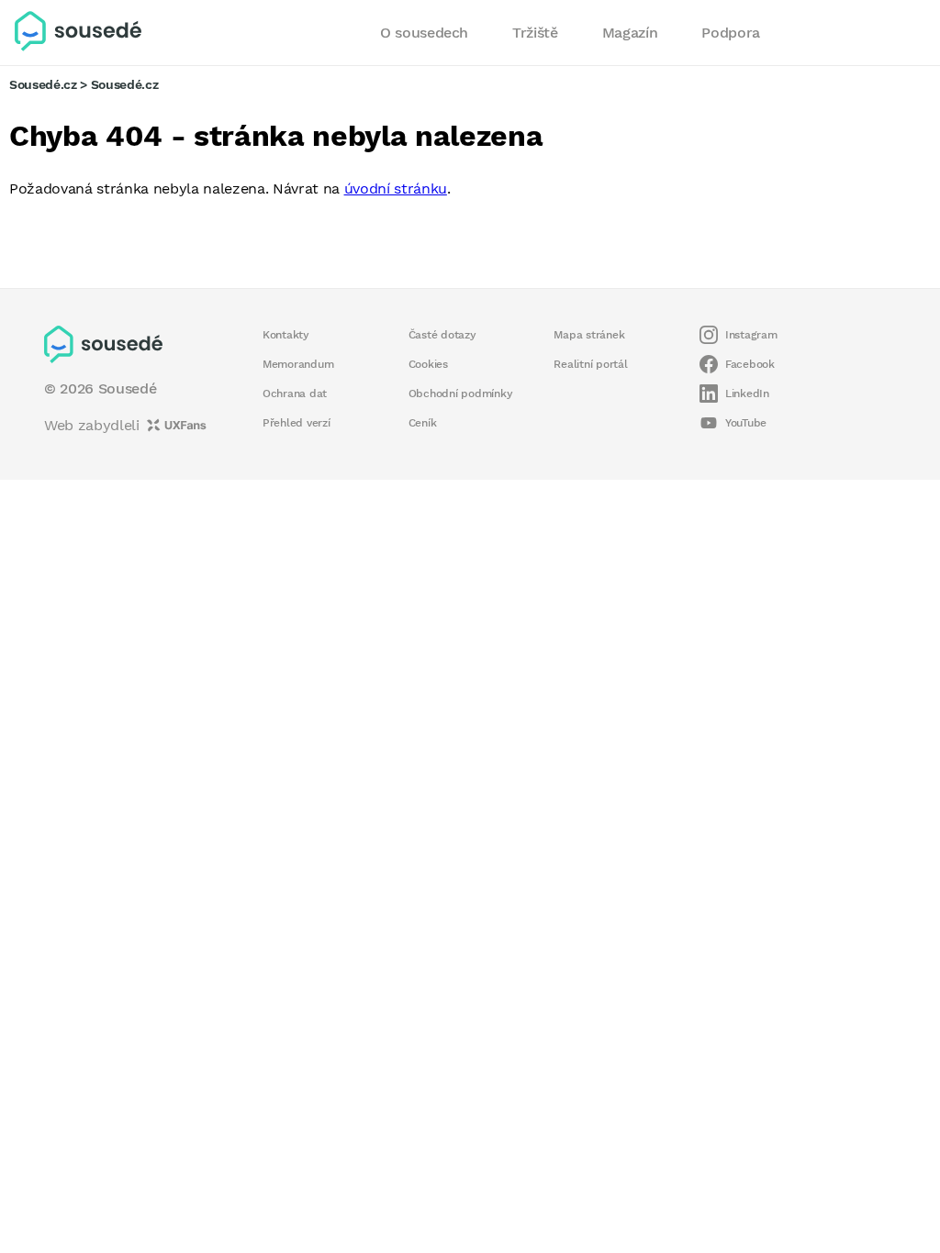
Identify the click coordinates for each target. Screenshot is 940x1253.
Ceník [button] (422, 422)
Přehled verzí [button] (296, 422)
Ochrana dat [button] (295, 393)
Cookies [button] (428, 364)
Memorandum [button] (298, 364)
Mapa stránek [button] (589, 334)
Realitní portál (590, 364)
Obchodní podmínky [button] (460, 393)
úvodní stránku (395, 188)
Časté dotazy (442, 334)
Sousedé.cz (43, 84)
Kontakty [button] (286, 334)
